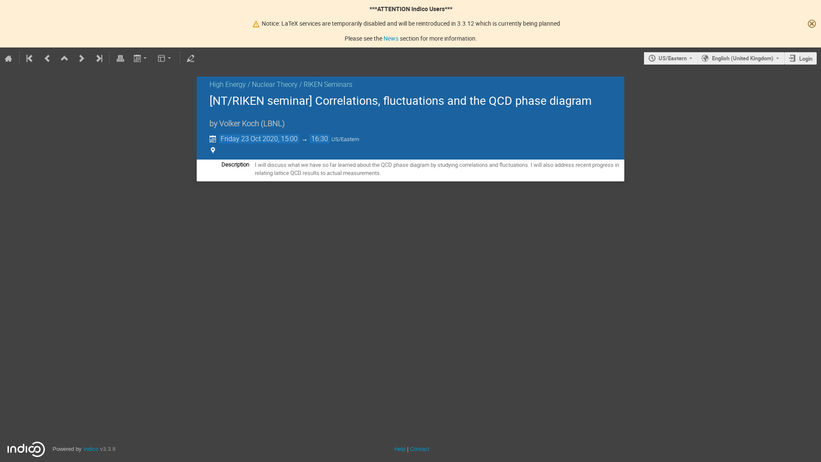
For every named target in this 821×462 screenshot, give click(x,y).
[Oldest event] (30, 58)
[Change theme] (165, 58)
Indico (90, 449)
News (391, 38)
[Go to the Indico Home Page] (8, 58)
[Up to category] (64, 58)
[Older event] (47, 58)
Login (805, 58)
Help (399, 449)
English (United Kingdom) (743, 58)
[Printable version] (120, 58)
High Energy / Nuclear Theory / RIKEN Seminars (281, 84)
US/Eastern (673, 58)
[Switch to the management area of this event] (190, 58)
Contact (419, 449)
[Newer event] (81, 58)
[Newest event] (98, 58)
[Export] (141, 58)
